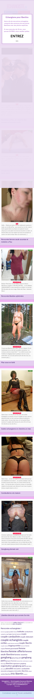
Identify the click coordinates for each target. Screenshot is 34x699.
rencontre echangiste (7, 671)
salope (30, 671)
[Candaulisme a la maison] (17, 457)
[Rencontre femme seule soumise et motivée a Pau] (17, 202)
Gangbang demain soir (10, 549)
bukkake (20, 632)
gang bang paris (16, 658)
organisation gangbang (19, 663)
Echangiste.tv (6, 681)
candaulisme (28, 631)
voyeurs (25, 674)
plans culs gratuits (17, 624)
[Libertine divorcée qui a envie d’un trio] (17, 578)
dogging (11, 646)
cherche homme (16, 634)
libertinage (3, 663)
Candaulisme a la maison (10, 493)
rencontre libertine (21, 671)
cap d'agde (9, 634)
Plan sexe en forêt (8, 362)
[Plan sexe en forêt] (17, 325)
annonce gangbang (5, 631)
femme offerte (17, 651)
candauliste (3, 634)
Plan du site (17, 686)
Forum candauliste (25, 693)
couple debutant (26, 637)
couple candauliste (10, 637)
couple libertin (25, 643)
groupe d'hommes (11, 661)
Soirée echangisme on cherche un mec (16, 429)
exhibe (17, 646)
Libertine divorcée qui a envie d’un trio (15, 615)
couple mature (4, 645)
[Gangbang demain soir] (17, 517)
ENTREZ (17, 36)
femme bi (23, 645)
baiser (12, 631)
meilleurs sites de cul (18, 622)
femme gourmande (11, 648)
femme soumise (20, 655)
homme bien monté (21, 661)
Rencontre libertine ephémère (12, 296)
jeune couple (29, 661)
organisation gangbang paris (13, 666)
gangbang (6, 657)
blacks (15, 631)
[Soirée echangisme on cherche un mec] (17, 391)
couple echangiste (11, 640)
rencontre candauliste (21, 669)
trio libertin (17, 673)
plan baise (28, 666)
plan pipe (3, 668)
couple (23, 634)
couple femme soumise (13, 643)
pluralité (9, 669)
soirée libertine (6, 674)
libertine (9, 663)
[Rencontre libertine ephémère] (17, 265)
